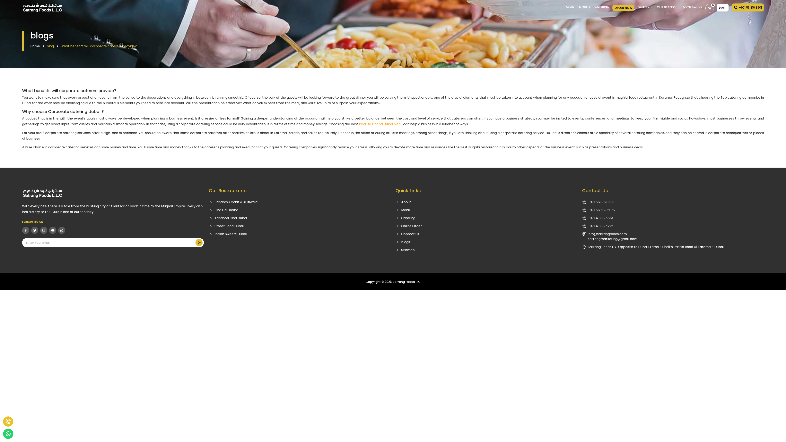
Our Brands (666, 7)
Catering (602, 7)
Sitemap (408, 250)
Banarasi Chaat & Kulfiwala (236, 202)
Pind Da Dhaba (226, 210)
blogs (405, 242)
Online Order (411, 226)
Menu (583, 7)
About (571, 7)
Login (722, 8)
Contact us (410, 234)
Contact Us (692, 7)
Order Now (623, 8)
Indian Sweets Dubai (231, 234)
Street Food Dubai (229, 226)
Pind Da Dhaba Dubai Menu (380, 124)
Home (35, 46)
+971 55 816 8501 (750, 8)
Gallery (643, 7)
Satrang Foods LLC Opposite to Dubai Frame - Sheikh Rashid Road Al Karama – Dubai (656, 247)
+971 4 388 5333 (600, 218)
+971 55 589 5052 (601, 210)
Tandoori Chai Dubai (231, 218)
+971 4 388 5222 (600, 226)
